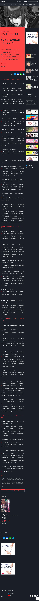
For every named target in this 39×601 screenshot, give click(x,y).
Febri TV (21, 1)
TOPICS (16, 1)
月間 (34, 50)
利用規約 (2, 594)
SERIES (25, 1)
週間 (31, 50)
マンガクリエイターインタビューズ (11, 4)
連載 (4, 4)
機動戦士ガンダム (29, 103)
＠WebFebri (12, 593)
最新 (28, 50)
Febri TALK (11, 1)
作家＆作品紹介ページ (5, 520)
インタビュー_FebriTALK (30, 98)
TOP (1, 4)
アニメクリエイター (29, 101)
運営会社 (2, 596)
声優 (35, 96)
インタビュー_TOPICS (30, 96)
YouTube (11, 595)
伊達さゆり (35, 101)
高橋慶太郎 (3, 66)
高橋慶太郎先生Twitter (5, 521)
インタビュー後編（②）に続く (12, 491)
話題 (34, 103)
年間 (37, 50)
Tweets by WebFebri (29, 167)
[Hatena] (24, 74)
